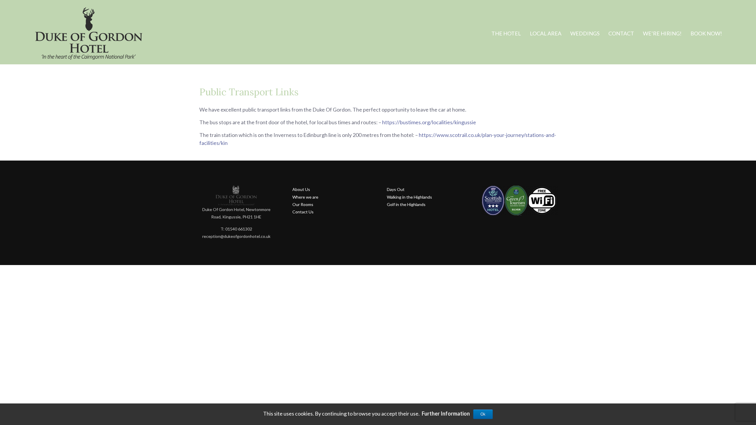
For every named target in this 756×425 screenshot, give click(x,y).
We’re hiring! (662, 33)
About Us (301, 189)
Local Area (545, 33)
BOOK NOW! (706, 33)
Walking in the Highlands (409, 197)
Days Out (396, 189)
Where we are (305, 197)
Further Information (446, 413)
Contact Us (303, 211)
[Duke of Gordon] (89, 34)
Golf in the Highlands (406, 204)
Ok (482, 414)
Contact (621, 33)
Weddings (584, 33)
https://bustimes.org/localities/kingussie (429, 122)
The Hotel (506, 33)
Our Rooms (302, 204)
